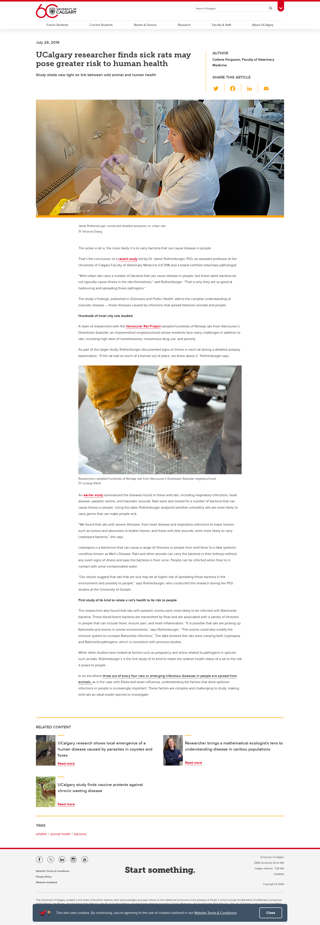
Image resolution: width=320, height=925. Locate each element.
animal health (60, 833)
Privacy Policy (44, 876)
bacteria (80, 833)
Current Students (101, 25)
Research (184, 25)
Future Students (57, 25)
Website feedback (46, 882)
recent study (128, 258)
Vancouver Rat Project (143, 326)
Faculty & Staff (221, 25)
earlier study (93, 495)
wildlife (41, 833)
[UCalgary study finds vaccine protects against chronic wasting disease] (46, 792)
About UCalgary (262, 25)
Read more (66, 763)
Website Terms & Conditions (215, 912)
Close (270, 912)
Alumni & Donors (145, 25)
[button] (218, 87)
